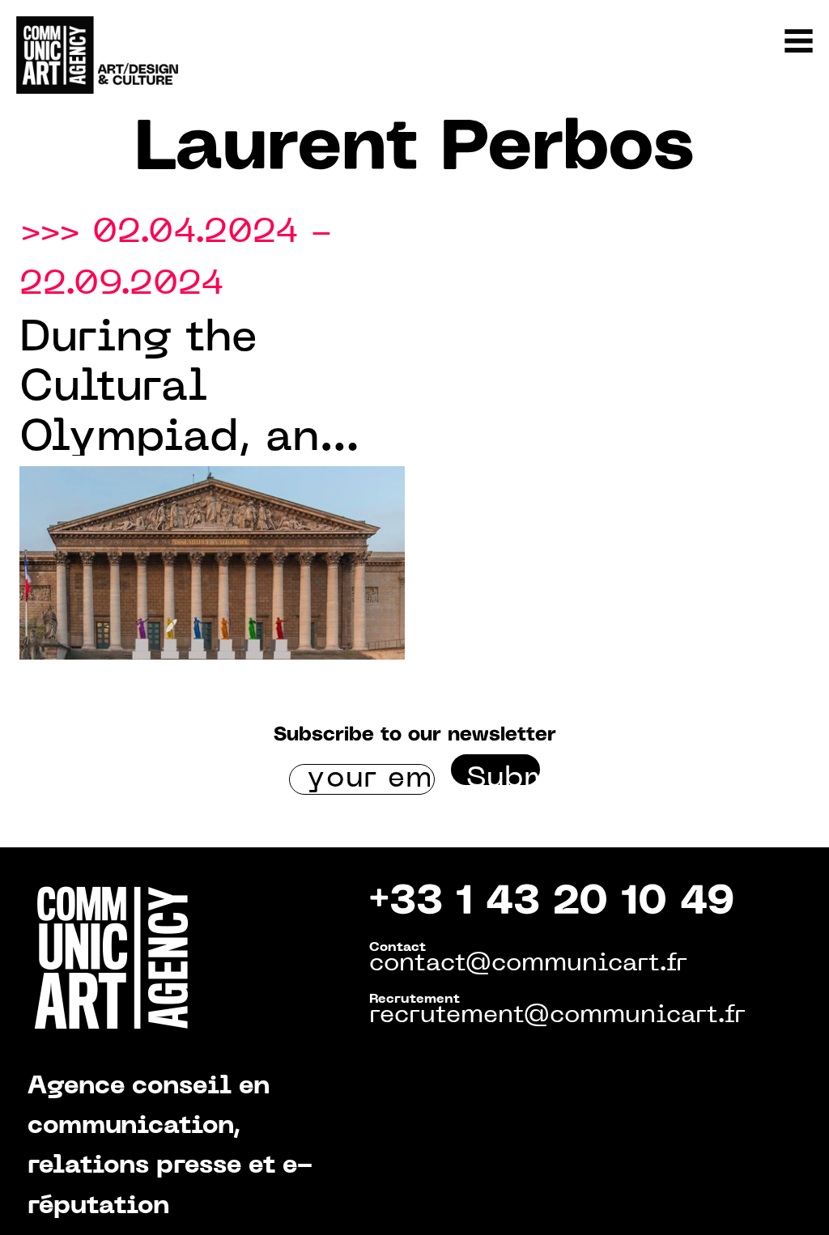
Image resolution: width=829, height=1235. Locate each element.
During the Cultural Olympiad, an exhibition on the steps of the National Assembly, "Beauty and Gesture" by (195, 391)
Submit (503, 775)
